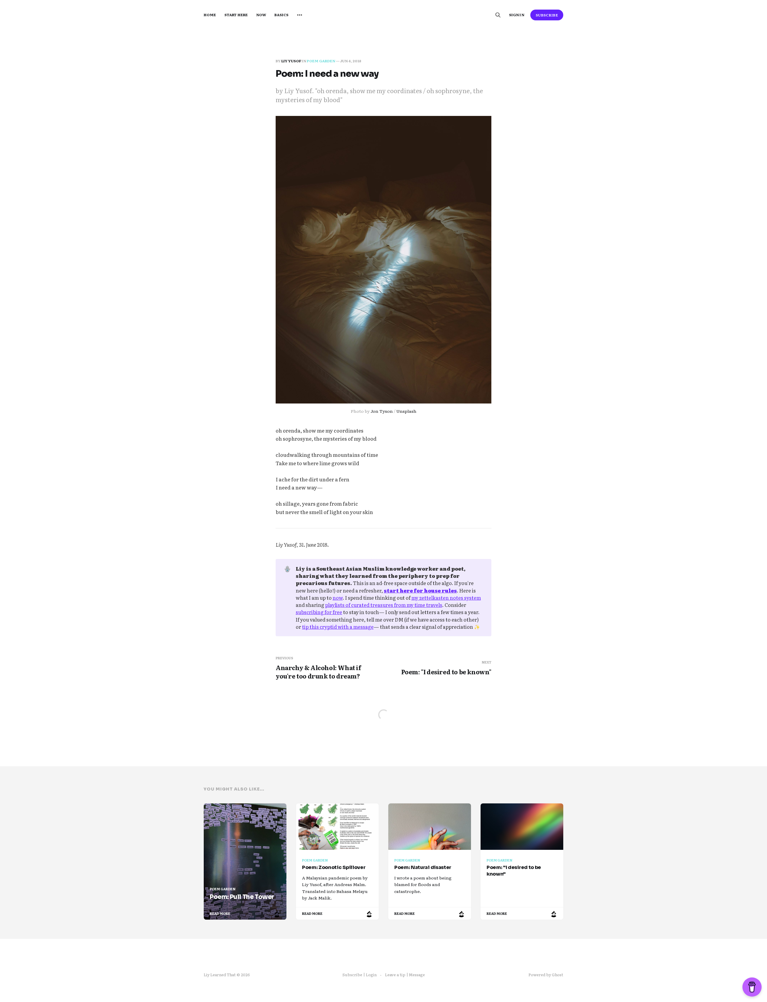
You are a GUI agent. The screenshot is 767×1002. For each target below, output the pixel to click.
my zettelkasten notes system (446, 597)
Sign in (516, 14)
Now (261, 14)
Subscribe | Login (359, 974)
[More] (299, 14)
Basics (281, 14)
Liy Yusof (291, 61)
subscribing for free (319, 612)
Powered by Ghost (546, 974)
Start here (236, 14)
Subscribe (547, 15)
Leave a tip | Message (405, 974)
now (338, 597)
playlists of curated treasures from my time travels (383, 604)
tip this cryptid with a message (338, 626)
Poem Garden (321, 61)
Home (210, 14)
